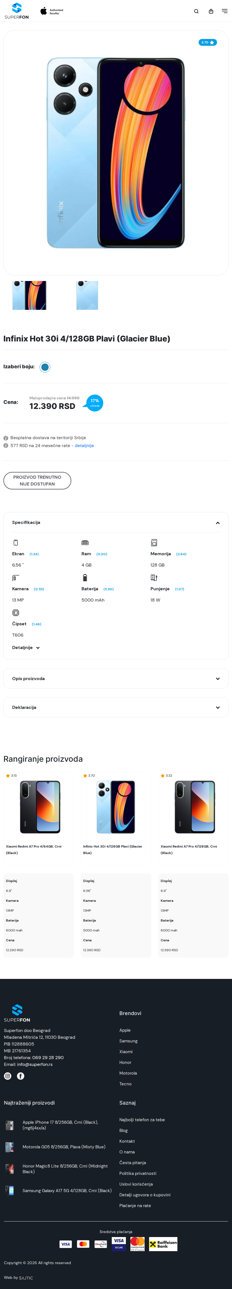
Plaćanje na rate (135, 1206)
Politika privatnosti (137, 1173)
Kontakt (127, 1141)
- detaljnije (82, 445)
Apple (125, 1030)
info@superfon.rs (35, 1064)
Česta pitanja (132, 1163)
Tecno (125, 1084)
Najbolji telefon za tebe (142, 1120)
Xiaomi (126, 1052)
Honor (125, 1062)
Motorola (128, 1073)
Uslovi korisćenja (136, 1184)
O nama (127, 1152)
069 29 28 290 (48, 1058)
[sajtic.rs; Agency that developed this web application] (26, 1277)
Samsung (128, 1041)
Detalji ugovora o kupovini (145, 1195)
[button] (222, 11)
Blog (123, 1130)
